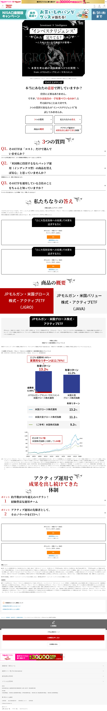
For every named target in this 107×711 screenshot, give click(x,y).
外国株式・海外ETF (10, 617)
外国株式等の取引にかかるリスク (12, 606)
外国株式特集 (20, 617)
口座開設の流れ (53, 644)
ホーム (2, 617)
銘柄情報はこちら (53, 240)
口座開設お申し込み (53, 637)
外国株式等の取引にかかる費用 (11, 609)
